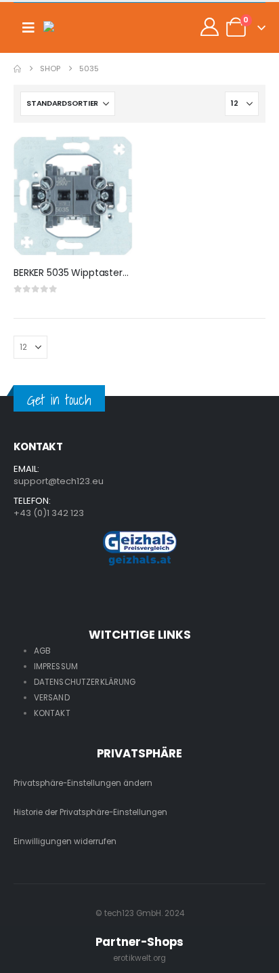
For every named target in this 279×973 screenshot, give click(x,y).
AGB (42, 651)
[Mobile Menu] (28, 27)
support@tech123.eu (59, 481)
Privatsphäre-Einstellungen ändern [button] (83, 783)
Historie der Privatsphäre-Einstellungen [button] (90, 812)
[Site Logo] (70, 28)
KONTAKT (52, 713)
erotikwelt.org (139, 958)
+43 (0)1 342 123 (49, 513)
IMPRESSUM (56, 666)
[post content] (73, 196)
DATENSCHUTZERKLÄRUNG (85, 682)
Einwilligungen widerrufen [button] (65, 841)
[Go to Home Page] (17, 69)
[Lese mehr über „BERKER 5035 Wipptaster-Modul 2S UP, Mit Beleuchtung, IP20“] (110, 158)
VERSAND (52, 697)
